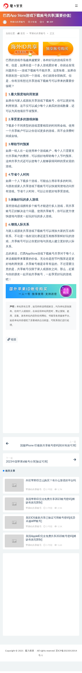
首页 (22, 33)
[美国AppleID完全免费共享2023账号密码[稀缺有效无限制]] (14, 541)
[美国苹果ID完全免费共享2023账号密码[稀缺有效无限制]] (14, 503)
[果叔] (5, 22)
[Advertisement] (41, 390)
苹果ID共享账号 (17, 22)
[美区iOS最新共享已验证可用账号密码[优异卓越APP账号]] (14, 522)
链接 (13, 339)
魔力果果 (29, 651)
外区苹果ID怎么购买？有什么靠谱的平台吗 (51, 480)
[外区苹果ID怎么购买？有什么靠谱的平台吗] (14, 485)
